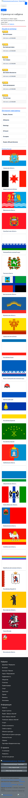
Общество (5, 679)
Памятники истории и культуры (11, 734)
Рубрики (4, 740)
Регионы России (6, 149)
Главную (11, 24)
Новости (4, 708)
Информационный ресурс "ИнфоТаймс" (14, 764)
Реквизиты (5, 754)
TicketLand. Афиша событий (10, 719)
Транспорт (5, 691)
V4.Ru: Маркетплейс (14, 767)
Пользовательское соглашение (9, 784)
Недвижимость (6, 676)
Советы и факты (6, 728)
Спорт (4, 688)
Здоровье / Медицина (8, 664)
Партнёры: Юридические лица (11, 743)
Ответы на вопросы (8, 725)
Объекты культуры (7, 731)
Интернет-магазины (11, 110)
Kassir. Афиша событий (8, 716)
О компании (5, 751)
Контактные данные (8, 757)
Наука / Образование (8, 673)
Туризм (4, 694)
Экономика (5, 700)
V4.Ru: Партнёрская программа (14, 770)
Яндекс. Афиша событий (9, 713)
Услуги (4, 722)
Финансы (4, 697)
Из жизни (5, 667)
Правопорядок (6, 685)
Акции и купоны (9, 28)
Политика (5, 682)
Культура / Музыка (7, 670)
